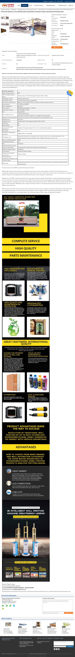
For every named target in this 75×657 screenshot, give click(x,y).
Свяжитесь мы (63, 5)
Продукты (24, 5)
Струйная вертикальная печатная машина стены (37, 591)
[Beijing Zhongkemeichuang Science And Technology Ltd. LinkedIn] (54, 649)
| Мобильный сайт (41, 653)
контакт (58, 47)
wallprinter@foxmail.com (19, 589)
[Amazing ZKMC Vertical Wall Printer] (28, 28)
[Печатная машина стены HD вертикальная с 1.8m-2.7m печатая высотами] (37, 624)
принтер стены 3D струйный (44, 638)
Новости (70, 5)
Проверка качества (51, 5)
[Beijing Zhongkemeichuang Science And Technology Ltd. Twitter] (59, 649)
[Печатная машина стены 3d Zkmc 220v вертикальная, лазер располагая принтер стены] (52, 624)
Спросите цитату (69, 1)
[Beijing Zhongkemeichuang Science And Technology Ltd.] (8, 5)
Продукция (13, 9)
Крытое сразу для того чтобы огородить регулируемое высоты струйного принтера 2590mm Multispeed (66, 633)
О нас (30, 5)
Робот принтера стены (25, 638)
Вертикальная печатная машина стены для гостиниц (15, 591)
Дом (19, 5)
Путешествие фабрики (39, 5)
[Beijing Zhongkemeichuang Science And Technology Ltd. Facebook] (57, 649)
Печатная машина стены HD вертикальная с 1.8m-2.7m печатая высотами (37, 631)
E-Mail (31, 653)
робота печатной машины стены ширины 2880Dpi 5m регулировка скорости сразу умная (26, 642)
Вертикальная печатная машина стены (27, 9)
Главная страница (5, 9)
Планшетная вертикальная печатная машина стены (60, 591)
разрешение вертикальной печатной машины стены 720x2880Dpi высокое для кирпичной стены (8, 632)
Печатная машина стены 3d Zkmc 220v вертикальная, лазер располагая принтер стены (52, 631)
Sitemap (35, 653)
